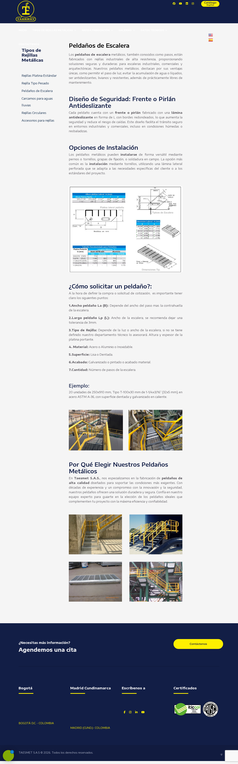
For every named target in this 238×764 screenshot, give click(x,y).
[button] (95, 534)
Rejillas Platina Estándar (39, 75)
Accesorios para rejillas (38, 120)
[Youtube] (180, 3)
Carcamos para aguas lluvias (37, 102)
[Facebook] (174, 3)
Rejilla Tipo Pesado (35, 83)
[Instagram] (193, 3)
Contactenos (29, 44)
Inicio (23, 30)
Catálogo (210, 3)
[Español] (210, 39)
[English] (210, 35)
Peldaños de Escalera (37, 91)
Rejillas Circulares (34, 113)
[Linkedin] (187, 3)
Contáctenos (198, 644)
